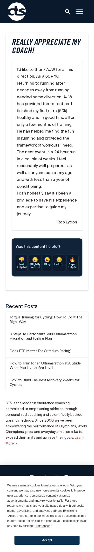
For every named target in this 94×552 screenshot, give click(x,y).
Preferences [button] (42, 526)
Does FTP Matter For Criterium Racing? (41, 351)
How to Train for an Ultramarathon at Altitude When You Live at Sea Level (45, 366)
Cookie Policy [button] (24, 521)
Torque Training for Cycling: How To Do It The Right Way (46, 320)
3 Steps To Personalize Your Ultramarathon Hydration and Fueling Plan (43, 336)
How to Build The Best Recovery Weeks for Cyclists (44, 382)
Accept (47, 540)
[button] (67, 11)
